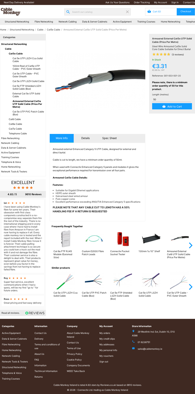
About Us (39, 354)
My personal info (108, 350)
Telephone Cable (18, 133)
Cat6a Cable (15, 124)
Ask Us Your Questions (117, 2)
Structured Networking (17, 21)
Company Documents (78, 365)
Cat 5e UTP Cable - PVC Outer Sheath (26, 75)
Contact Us (189, 2)
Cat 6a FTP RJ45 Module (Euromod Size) (63, 254)
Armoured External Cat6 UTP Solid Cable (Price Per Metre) (178, 254)
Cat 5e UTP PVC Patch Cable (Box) (28, 113)
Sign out (103, 361)
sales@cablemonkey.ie (150, 348)
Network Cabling (68, 21)
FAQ (36, 359)
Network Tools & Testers (14, 171)
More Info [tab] (62, 138)
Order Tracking (142, 2)
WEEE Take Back (76, 371)
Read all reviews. (11, 312)
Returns (38, 376)
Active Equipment (122, 21)
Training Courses (146, 21)
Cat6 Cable (15, 119)
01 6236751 (144, 342)
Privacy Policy (74, 354)
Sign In (175, 2)
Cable (8, 48)
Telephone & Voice (11, 162)
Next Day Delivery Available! (19, 2)
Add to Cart (174, 106)
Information (40, 365)
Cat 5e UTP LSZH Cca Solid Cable (27, 60)
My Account (160, 2)
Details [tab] (85, 138)
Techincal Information (46, 371)
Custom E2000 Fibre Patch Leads (93, 253)
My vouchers (106, 355)
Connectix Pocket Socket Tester (119, 253)
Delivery (38, 338)
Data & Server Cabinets (94, 21)
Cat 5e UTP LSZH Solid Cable (28, 81)
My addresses (106, 344)
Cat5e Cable (16, 53)
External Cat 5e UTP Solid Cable (26, 95)
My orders (104, 333)
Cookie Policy (74, 359)
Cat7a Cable (15, 128)
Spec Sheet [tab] (109, 138)
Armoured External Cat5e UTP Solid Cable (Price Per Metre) (27, 104)
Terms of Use (74, 348)
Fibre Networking (44, 21)
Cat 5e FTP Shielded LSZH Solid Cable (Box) (27, 87)
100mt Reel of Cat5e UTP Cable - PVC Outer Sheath (27, 67)
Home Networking (170, 21)
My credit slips (107, 338)
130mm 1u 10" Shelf (149, 251)
